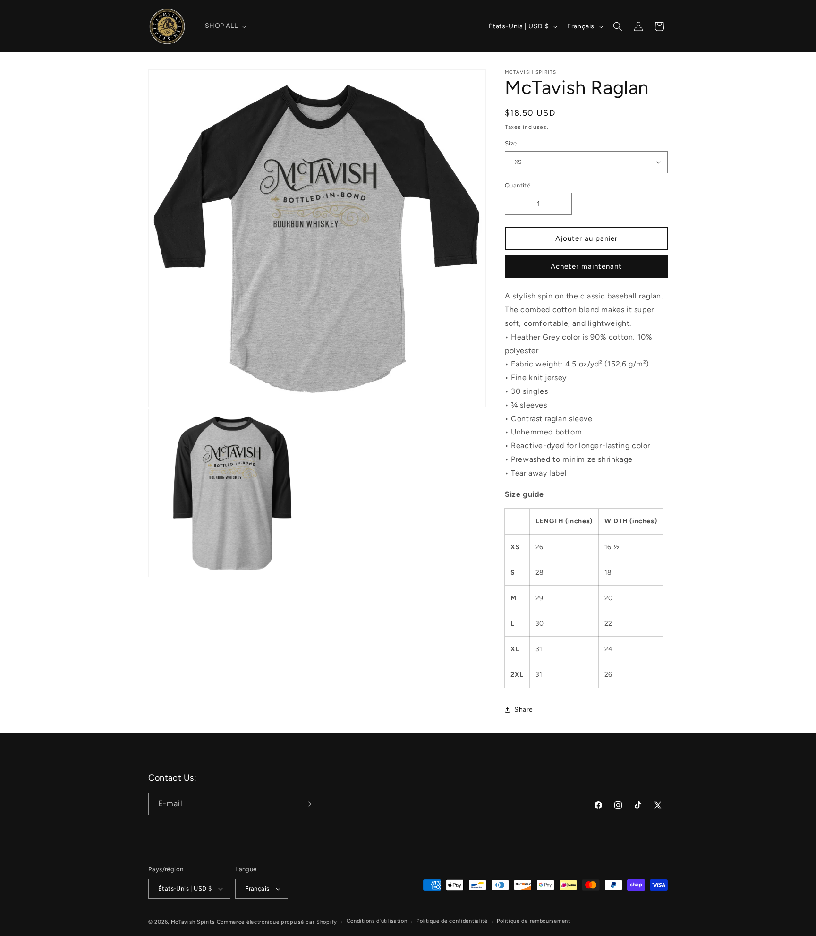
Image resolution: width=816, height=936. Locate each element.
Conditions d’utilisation (377, 921)
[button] (225, 26)
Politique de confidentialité (452, 921)
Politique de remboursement (533, 921)
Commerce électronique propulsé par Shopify (277, 922)
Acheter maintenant (586, 266)
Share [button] (523, 710)
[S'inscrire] (307, 804)
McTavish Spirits (193, 922)
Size (511, 143)
